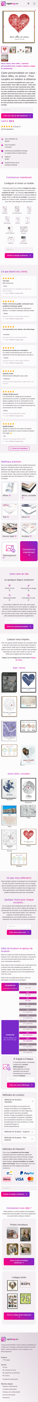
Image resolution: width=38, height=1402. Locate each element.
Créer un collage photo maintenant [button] (19, 1315)
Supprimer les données (12, 1373)
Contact (7, 1375)
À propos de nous (10, 1370)
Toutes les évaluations (20, 448)
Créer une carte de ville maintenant (15, 116)
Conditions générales (10, 1389)
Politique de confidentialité (11, 1392)
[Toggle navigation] (34, 3)
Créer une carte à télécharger (19, 1085)
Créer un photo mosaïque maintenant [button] (19, 1262)
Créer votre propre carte (17, 932)
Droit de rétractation (9, 1395)
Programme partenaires (10, 1379)
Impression (6, 1397)
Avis (5, 1367)
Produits (7, 1360)
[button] (4, 50)
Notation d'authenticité (10, 1386)
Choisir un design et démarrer (17, 255)
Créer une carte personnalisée (17, 626)
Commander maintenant (10, 988)
